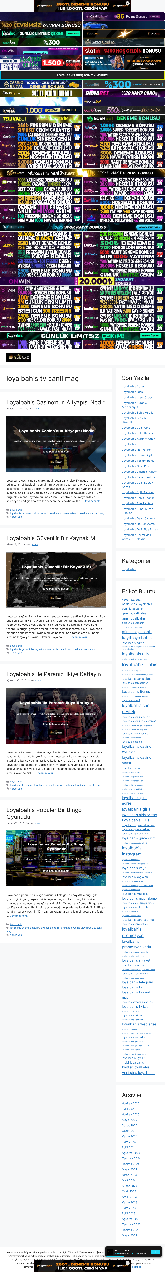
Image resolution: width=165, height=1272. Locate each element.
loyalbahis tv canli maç (92, 513)
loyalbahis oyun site (130, 911)
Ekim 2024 (129, 1142)
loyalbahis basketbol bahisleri (134, 687)
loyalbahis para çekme (135, 924)
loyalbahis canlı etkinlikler (132, 738)
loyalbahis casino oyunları (136, 749)
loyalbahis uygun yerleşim (132, 1020)
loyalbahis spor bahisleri (136, 973)
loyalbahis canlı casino (135, 733)
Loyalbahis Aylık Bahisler (138, 492)
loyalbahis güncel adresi (136, 829)
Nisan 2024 (129, 1175)
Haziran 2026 (131, 1103)
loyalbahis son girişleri (131, 970)
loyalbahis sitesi (133, 965)
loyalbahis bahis (139, 664)
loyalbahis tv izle (135, 1006)
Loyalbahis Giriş (132, 392)
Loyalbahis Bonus (136, 692)
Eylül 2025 (128, 1109)
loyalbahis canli (131, 700)
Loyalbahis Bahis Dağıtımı (138, 497)
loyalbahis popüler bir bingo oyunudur (60, 927)
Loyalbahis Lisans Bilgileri (138, 455)
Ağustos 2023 (131, 1219)
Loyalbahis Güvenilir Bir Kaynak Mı (51, 538)
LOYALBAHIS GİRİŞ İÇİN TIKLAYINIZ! (82, 75)
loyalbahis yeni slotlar (131, 1050)
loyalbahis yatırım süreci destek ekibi (137, 1033)
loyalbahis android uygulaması (134, 659)
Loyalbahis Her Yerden (136, 449)
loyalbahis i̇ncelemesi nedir (64, 513)
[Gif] (82, 173)
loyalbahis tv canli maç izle (137, 1001)
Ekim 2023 (129, 1208)
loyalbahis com (132, 768)
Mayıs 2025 (129, 1120)
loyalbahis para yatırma (61, 785)
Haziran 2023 (131, 1230)
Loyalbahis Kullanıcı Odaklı (139, 438)
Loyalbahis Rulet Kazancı (138, 433)
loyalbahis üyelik (133, 1058)
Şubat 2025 (129, 1125)
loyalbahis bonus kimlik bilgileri (135, 696)
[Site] (41, 127)
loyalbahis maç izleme (139, 898)
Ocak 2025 (129, 1131)
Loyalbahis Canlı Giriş (136, 427)
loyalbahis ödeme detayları (24, 927)
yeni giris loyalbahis (138, 1072)
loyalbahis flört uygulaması (133, 785)
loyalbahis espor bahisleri (132, 781)
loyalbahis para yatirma (138, 919)
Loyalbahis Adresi (133, 386)
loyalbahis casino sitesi (136, 760)
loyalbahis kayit (134, 868)
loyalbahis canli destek (136, 708)
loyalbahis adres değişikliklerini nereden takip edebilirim (138, 648)
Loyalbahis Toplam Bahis (138, 460)
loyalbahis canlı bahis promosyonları (137, 725)
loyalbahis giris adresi (134, 800)
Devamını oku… (94, 501)
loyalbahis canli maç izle (136, 716)
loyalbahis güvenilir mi (135, 833)
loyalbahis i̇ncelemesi (131, 860)
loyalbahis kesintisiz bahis (133, 881)
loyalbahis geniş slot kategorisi (135, 789)
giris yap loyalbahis (133, 622)
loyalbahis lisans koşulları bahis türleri (137, 886)
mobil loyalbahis (133, 1062)
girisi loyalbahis (134, 613)
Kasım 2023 (129, 1202)
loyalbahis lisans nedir (131, 890)
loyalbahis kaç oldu (135, 877)
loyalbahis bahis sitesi (137, 678)
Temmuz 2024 (131, 1158)
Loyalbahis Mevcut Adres (138, 477)
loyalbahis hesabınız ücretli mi (134, 843)
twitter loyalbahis (136, 1067)
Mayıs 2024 (129, 1169)
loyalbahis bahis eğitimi (131, 670)
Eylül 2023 (129, 1213)
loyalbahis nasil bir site (135, 907)
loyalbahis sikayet (136, 960)
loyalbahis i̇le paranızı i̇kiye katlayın (28, 785)
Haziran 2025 (130, 1114)
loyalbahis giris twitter (139, 815)
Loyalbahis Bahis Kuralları (138, 412)
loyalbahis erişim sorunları (132, 777)
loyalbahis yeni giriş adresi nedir (135, 1046)
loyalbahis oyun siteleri (131, 916)
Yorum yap (16, 516)
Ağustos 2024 (131, 1153)
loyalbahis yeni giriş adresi (133, 1042)
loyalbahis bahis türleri (135, 682)
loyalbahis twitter (132, 1015)
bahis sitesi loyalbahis (137, 604)
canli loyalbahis (132, 608)
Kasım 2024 (129, 1136)
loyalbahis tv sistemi (130, 1011)
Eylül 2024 (129, 1147)
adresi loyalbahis (132, 599)
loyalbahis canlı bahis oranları (139, 721)
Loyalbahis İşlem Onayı (137, 397)
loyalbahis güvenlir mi (139, 838)
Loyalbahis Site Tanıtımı (137, 503)
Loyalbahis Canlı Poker (136, 466)
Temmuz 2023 (131, 1224)
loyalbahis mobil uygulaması (138, 903)
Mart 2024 (129, 1180)
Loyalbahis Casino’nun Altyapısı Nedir (55, 402)
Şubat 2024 (129, 1186)
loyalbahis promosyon (133, 932)
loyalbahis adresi (138, 653)
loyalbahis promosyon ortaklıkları (135, 952)
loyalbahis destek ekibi (131, 773)
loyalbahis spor (148, 970)
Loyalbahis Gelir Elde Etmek (140, 529)
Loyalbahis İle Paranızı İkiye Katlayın (53, 674)
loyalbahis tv (132, 987)
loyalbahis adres (133, 643)
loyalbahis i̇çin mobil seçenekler (135, 864)
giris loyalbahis (134, 618)
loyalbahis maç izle (135, 893)
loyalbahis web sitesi (84, 649)
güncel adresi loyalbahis (132, 627)
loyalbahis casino (132, 741)
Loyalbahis (16, 509)
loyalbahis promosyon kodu (136, 944)
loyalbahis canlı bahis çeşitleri (134, 730)
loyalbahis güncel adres (138, 825)
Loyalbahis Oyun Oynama (138, 518)
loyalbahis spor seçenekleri (133, 978)
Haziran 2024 (131, 1164)
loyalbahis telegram (137, 982)
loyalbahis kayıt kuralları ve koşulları (137, 873)
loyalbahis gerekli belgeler (133, 793)
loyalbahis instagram (131, 851)
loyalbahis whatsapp (130, 1029)
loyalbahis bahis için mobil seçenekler (137, 675)
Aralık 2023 (129, 1197)
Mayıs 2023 (129, 1235)
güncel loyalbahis (137, 632)
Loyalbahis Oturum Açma (138, 524)
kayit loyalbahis (137, 637)
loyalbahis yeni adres (134, 1037)
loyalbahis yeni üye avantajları (134, 1054)
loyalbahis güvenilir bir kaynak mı (28, 649)
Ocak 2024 (129, 1191)
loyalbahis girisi (137, 809)
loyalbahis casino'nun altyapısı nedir (29, 513)
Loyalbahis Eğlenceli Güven (139, 471)
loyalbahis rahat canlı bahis (133, 956)
